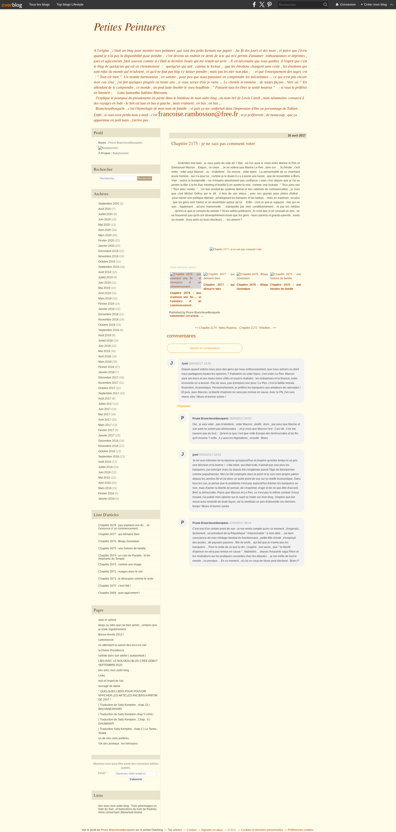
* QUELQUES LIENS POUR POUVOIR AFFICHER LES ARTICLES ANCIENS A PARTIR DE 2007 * (127, 695)
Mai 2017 (104, 414)
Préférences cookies (300, 830)
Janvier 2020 (106, 245)
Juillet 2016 (105, 467)
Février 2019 (106, 303)
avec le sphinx (107, 619)
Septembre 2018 (109, 330)
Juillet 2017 (105, 403)
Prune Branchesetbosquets (118, 830)
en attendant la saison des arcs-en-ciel (122, 645)
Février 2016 (106, 493)
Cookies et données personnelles (262, 830)
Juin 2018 (104, 346)
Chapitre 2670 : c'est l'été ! (114, 585)
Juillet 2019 (105, 277)
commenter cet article (184, 315)
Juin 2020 (104, 219)
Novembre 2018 (108, 319)
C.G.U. (232, 830)
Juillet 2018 (105, 340)
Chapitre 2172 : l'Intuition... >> (257, 327)
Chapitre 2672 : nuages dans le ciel (120, 571)
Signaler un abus (212, 830)
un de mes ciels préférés (113, 738)
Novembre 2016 (108, 446)
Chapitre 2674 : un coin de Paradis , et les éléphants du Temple (124, 557)
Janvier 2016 (106, 498)
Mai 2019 (104, 288)
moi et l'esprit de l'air (111, 680)
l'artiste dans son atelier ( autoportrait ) (122, 655)
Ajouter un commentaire (205, 348)
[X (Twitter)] (262, 4)
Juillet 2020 (105, 214)
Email (101, 773)
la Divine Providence (111, 650)
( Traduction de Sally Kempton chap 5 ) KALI (125, 714)
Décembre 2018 (108, 314)
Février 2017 (106, 430)
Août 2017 (105, 398)
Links (101, 675)
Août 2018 (105, 335)
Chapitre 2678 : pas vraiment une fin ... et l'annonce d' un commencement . (123, 527)
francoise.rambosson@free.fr (198, 114)
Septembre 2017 (109, 393)
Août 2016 (105, 461)
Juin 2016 (104, 472)
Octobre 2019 (107, 261)
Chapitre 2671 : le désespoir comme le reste (125, 578)
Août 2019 (105, 272)
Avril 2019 (105, 293)
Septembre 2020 (109, 203)
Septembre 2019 (109, 266)
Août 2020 (105, 209)
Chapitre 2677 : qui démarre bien (119, 534)
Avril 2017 (105, 419)
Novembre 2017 (108, 382)
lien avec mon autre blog (113, 670)
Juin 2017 (104, 409)
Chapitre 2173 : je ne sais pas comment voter (213, 143)
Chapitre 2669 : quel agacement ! (119, 592)
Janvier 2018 (106, 372)
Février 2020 (106, 240)
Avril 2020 (105, 230)
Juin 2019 (104, 282)
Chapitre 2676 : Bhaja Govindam (118, 541)
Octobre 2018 (107, 324)
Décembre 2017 (108, 377)
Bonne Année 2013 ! (111, 634)
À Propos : (105, 153)
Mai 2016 (104, 477)
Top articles (175, 830)
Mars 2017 (105, 425)
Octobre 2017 (107, 388)
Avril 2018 (105, 356)
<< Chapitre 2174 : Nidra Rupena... (217, 327)
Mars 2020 (105, 235)
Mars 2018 (105, 361)
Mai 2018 (104, 351)
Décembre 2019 (108, 251)
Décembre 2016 (108, 440)
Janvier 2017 (106, 435)
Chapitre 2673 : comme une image (119, 564)
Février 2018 (106, 367)
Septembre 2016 (109, 456)
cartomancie (106, 639)
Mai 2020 (104, 224)
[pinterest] (269, 4)
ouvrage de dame (109, 686)
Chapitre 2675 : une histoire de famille (122, 548)
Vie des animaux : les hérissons (118, 743)
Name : (103, 142)
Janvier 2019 (106, 309)
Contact (191, 830)
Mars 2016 (105, 488)
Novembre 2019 (108, 256)
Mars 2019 (105, 298)
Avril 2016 (105, 482)
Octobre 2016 (107, 451)
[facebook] (254, 4)
